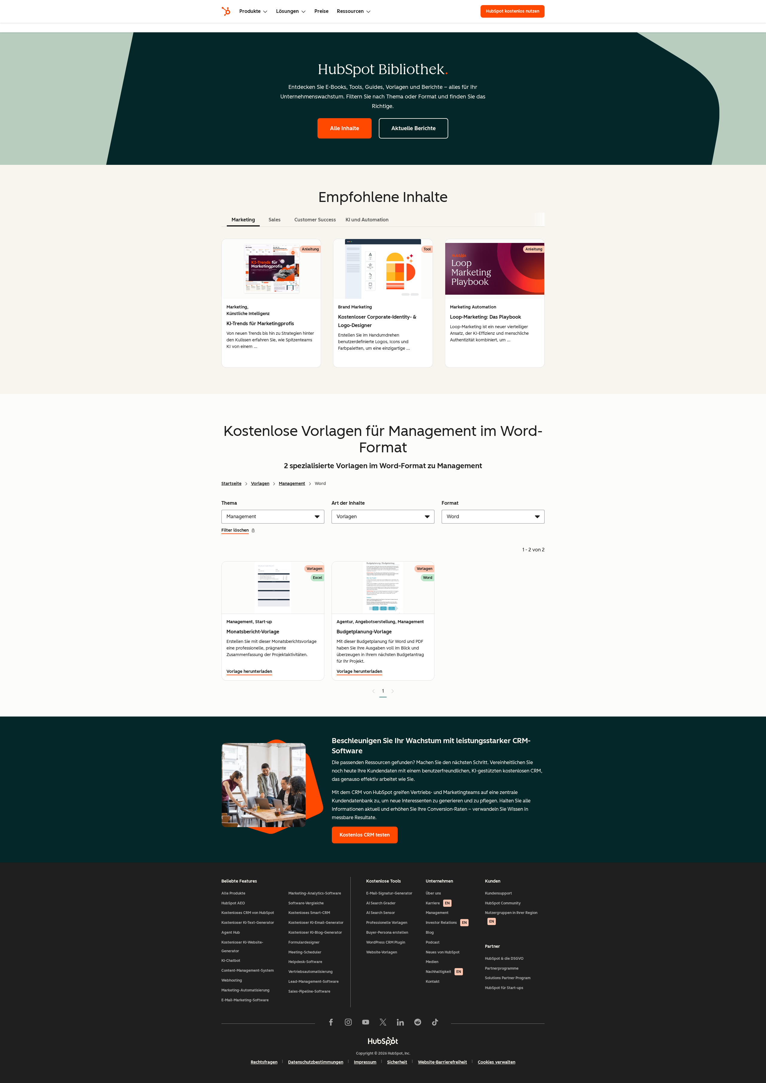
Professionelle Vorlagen (386, 923)
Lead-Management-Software (313, 981)
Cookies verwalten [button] (496, 1062)
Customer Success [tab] (315, 220)
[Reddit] (418, 1023)
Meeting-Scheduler (304, 952)
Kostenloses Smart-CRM (309, 913)
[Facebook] (331, 1023)
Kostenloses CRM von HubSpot (247, 913)
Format (450, 503)
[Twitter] (383, 1023)
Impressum (365, 1062)
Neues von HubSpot (443, 952)
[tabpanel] (383, 303)
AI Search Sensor (380, 913)
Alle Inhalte (344, 128)
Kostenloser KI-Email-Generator (316, 923)
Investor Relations (446, 923)
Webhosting (231, 980)
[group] (271, 303)
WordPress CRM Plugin (385, 942)
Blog (430, 932)
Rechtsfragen (264, 1062)
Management (292, 483)
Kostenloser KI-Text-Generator (247, 923)
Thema (229, 503)
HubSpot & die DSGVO (504, 958)
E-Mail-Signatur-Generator (389, 893)
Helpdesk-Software (305, 962)
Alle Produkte (233, 893)
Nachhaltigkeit (443, 972)
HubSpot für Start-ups (504, 988)
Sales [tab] (275, 220)
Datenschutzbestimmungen (315, 1062)
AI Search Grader (381, 903)
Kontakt (433, 981)
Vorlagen (260, 483)
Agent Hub (230, 932)
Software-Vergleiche (306, 903)
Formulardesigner (304, 942)
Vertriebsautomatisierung (310, 972)
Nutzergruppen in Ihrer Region (511, 917)
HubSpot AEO (233, 903)
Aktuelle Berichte (413, 128)
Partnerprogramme (502, 968)
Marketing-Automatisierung (245, 990)
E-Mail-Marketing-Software (245, 1000)
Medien (432, 962)
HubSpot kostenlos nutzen (512, 11)
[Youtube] (366, 1023)
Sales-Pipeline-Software (309, 991)
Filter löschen (235, 530)
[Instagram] (348, 1023)
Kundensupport (498, 893)
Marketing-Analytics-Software (314, 893)
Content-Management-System (247, 970)
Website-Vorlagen (381, 952)
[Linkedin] (400, 1023)
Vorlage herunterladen (249, 671)
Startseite (231, 483)
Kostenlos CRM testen (365, 835)
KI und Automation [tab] (367, 220)
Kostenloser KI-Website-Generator (242, 946)
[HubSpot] (225, 11)
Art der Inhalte (348, 503)
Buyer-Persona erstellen (387, 932)
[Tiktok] (435, 1023)
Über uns (433, 893)
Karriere (438, 903)
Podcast (433, 942)
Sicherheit (397, 1062)
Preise (321, 11)
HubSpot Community (503, 903)
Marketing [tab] (243, 220)
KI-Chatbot (230, 961)
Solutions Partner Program (508, 978)
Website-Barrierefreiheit (442, 1062)
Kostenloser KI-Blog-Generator (315, 932)
